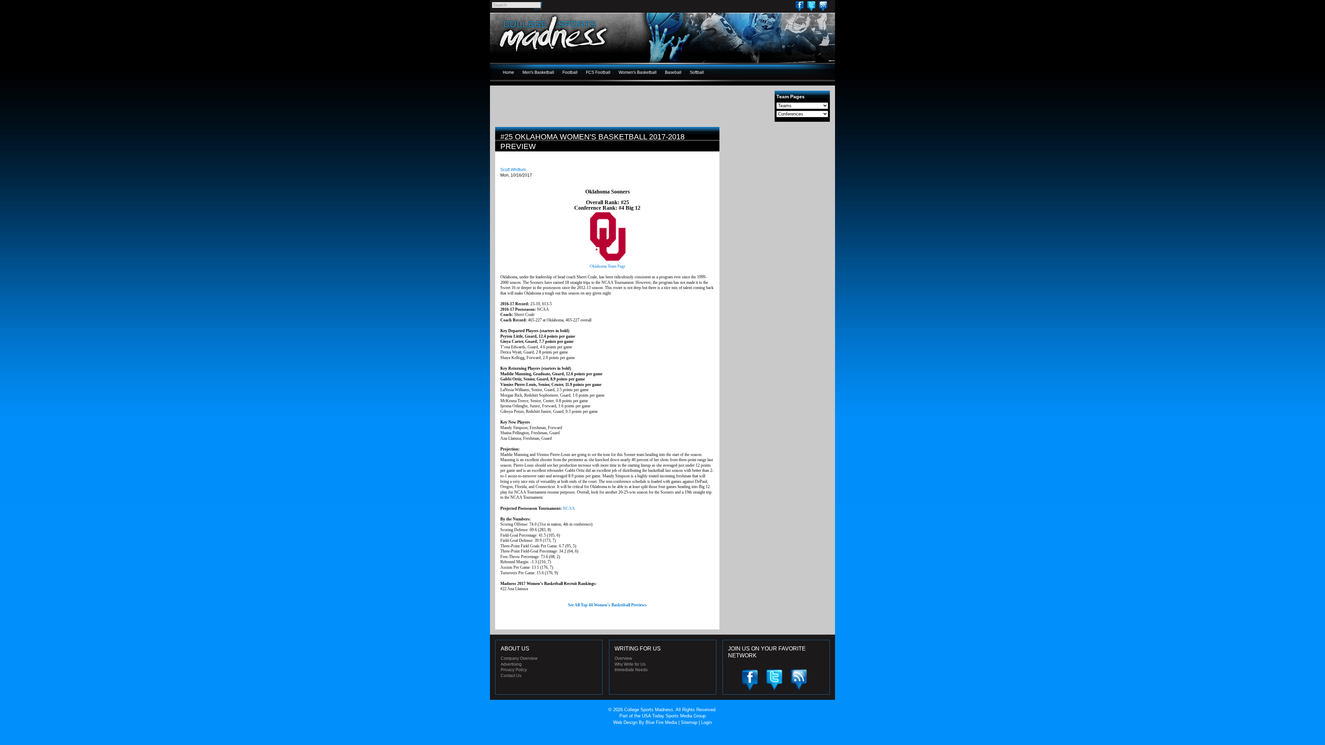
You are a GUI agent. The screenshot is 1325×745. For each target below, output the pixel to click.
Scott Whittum (513, 169)
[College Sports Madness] (553, 53)
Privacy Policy (514, 669)
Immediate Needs (631, 669)
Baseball (673, 72)
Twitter (811, 6)
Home (508, 72)
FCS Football (598, 72)
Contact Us (511, 675)
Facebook (799, 6)
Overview (623, 658)
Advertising (511, 664)
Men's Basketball (538, 72)
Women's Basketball (638, 72)
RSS (823, 6)
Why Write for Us (630, 664)
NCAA (569, 508)
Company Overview (519, 658)
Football (570, 72)
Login (706, 722)
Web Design (625, 722)
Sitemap (689, 722)
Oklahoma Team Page (607, 266)
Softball (697, 72)
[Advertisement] (778, 175)
